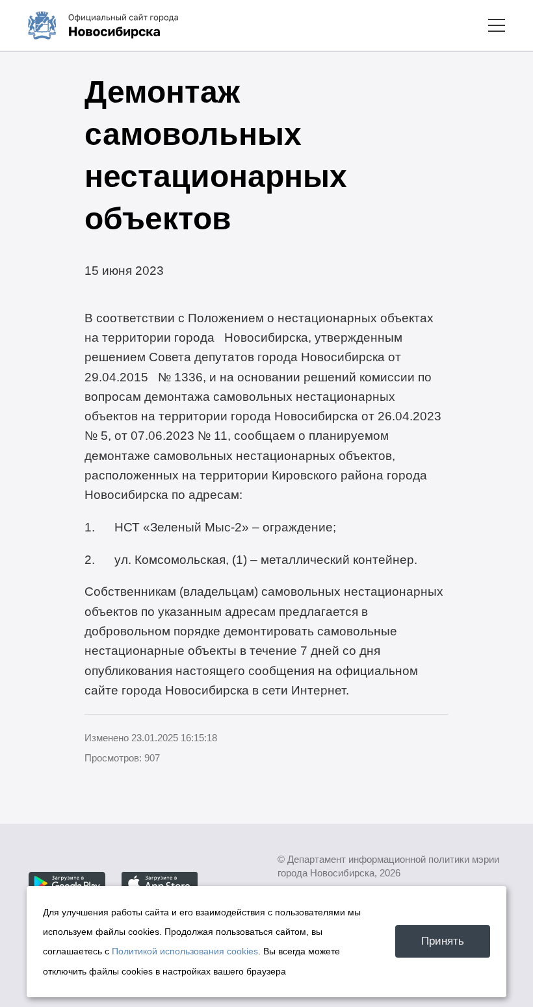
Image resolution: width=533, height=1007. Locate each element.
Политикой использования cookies (185, 951)
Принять (442, 940)
